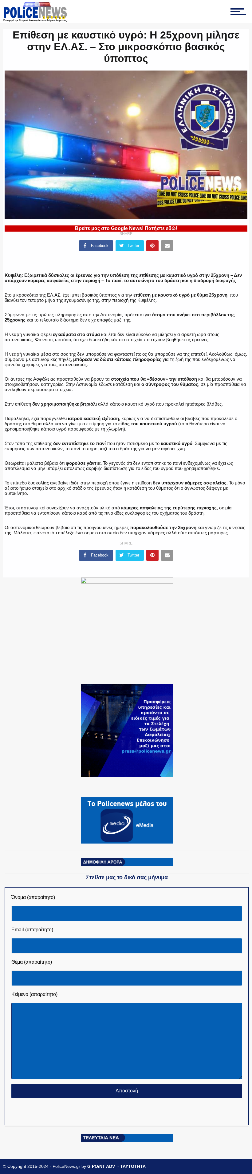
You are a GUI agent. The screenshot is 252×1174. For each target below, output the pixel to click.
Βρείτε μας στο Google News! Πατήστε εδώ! (126, 228)
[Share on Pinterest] (152, 245)
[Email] (167, 245)
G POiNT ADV (101, 1166)
